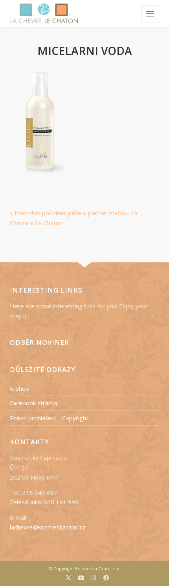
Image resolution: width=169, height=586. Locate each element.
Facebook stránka (33, 403)
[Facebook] (106, 578)
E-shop (19, 388)
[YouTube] (81, 579)
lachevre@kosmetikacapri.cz (48, 527)
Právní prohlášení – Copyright (49, 418)
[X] (68, 578)
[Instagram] (94, 578)
